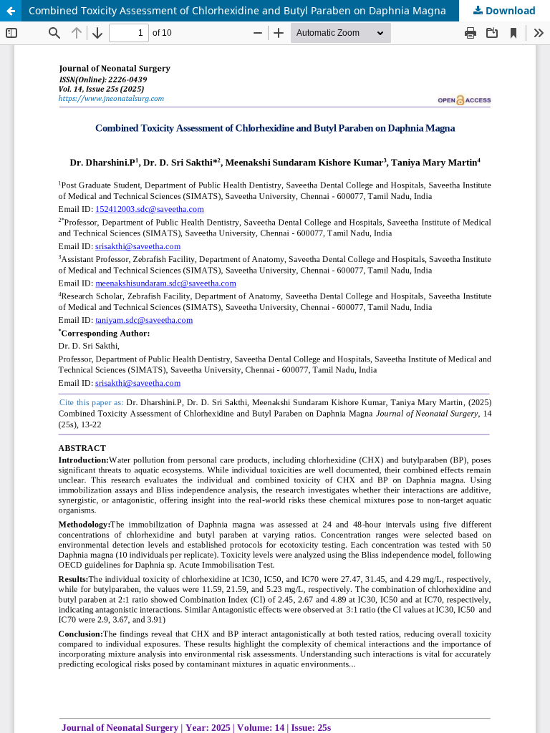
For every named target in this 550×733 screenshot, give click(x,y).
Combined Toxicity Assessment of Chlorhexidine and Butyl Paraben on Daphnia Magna (237, 10)
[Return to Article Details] (10, 10)
